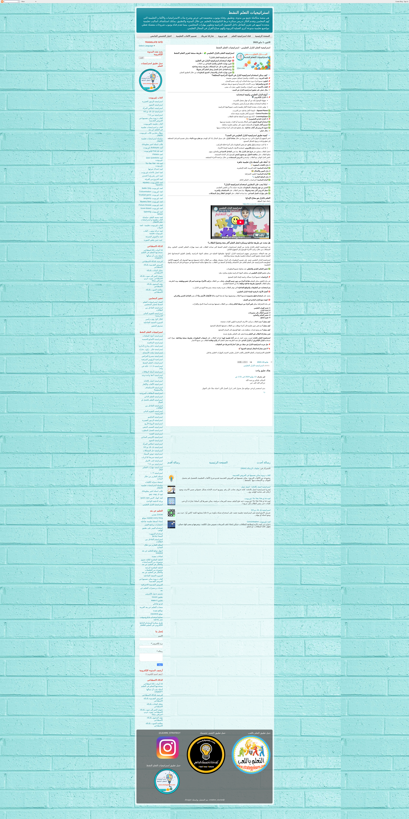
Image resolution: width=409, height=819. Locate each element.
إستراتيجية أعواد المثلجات (153, 336)
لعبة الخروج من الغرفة (154, 179)
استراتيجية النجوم (156, 105)
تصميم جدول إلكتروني (154, 594)
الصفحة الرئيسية (262, 36)
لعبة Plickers (157, 154)
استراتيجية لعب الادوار (154, 461)
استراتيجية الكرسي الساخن (152, 437)
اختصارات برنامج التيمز (154, 525)
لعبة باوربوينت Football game (151, 195)
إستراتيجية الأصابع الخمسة (152, 339)
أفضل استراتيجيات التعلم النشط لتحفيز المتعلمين (153, 303)
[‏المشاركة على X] (242, 362)
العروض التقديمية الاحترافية (152, 585)
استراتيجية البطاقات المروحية (151, 393)
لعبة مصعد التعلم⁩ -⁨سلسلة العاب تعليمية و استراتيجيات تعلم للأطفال (152, 219)
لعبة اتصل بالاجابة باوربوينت (152, 172)
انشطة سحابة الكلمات (154, 482)
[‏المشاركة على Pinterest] (238, 362)
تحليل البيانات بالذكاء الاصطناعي (155, 271)
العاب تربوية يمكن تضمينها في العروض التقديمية (251, 475)
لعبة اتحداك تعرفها (155, 169)
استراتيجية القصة (156, 434)
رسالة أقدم (174, 462)
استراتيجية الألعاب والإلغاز (153, 384)
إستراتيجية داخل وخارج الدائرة (151, 346)
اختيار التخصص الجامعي (161, 36)
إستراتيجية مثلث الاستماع (153, 353)
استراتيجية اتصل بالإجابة (153, 381)
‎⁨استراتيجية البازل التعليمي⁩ (253, 365)
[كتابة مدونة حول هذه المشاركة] (244, 362)
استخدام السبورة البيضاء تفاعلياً (156, 535)
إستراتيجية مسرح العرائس (152, 356)
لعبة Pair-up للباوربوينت (153, 151)
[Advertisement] (219, 443)
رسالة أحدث (263, 462)
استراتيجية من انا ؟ (155, 115)
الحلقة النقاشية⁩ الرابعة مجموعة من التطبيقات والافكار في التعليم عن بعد (152, 570)
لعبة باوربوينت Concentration (258, 522)
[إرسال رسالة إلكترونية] (251, 362)
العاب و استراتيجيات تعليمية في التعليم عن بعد (152, 128)
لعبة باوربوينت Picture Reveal (151, 205)
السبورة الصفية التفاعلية (153, 322)
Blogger (188, 800)
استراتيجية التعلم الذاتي (153, 397)
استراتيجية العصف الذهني (153, 427)
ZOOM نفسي (157, 515)
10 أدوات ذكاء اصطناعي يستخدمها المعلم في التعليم (152, 251)
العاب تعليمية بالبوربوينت (153, 124)
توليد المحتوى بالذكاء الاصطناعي (155, 285)
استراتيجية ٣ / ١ (156, 473)
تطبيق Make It (157, 600)
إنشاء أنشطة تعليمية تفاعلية (152, 521)
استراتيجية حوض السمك (153, 454)
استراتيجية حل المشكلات (153, 451)
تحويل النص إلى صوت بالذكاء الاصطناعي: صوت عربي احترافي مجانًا (151, 278)
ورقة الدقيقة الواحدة (155, 501)
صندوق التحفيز (157, 326)
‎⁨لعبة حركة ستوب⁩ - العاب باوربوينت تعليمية (153, 232)
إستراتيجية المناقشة (155, 343)
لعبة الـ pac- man (156, 494)
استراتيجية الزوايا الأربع (154, 424)
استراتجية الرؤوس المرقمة (152, 359)
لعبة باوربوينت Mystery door (151, 202)
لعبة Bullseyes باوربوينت (153, 148)
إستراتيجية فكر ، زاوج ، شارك (151, 349)
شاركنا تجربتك (207, 36)
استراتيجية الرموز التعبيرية (152, 101)
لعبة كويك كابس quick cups (151, 498)
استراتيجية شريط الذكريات (152, 457)
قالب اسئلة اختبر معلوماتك (152, 144)
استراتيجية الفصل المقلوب (152, 430)
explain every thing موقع (152, 518)
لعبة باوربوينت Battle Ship (152, 188)
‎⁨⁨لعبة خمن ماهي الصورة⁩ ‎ (153, 240)
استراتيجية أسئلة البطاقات (152, 372)
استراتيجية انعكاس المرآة (153, 108)
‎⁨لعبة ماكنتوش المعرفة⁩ (154, 237)
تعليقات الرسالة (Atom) (250, 468)
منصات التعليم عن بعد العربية (151, 607)
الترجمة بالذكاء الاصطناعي (152, 261)
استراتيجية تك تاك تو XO (260, 510)
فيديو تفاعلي (158, 604)
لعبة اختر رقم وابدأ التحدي (152, 176)
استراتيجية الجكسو (155, 417)
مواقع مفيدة (158, 611)
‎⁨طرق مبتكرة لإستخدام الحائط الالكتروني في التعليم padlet (151, 624)
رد (264, 392)
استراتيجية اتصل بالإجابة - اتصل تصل (255, 487)
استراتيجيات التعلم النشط (248, 12)
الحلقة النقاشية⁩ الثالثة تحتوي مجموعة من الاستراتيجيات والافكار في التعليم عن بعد (152, 562)
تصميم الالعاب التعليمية (186, 36)
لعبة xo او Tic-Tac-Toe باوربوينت (257, 498)
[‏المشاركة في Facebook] (240, 362)
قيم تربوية (222, 36)
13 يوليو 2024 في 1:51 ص (245, 377)
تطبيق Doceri (157, 597)
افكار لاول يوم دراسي (154, 319)
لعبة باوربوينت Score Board (151, 208)
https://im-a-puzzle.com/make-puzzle (256, 204)
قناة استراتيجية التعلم (241, 36)
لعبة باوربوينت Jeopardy (153, 198)
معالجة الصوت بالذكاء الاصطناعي (154, 291)
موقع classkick (156, 614)
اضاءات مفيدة (157, 556)
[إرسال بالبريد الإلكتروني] (246, 362)
